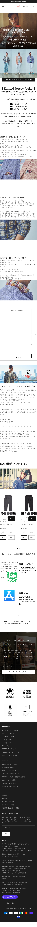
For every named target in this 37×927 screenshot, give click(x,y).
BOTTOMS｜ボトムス (9, 749)
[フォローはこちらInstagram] (8, 903)
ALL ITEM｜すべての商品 (10, 730)
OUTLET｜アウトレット (9, 755)
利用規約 (4, 795)
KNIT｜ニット (6, 746)
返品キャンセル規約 (8, 801)
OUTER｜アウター (8, 736)
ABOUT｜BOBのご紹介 (9, 764)
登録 (6, 833)
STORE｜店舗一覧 (8, 767)
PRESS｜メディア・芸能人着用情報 (13, 777)
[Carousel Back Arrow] (3, 513)
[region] (18, 619)
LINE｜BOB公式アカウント (10, 774)
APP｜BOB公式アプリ (9, 770)
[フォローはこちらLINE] (13, 903)
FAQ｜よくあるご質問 (9, 783)
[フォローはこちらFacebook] (3, 903)
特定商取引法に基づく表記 (10, 808)
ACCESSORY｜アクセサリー (11, 752)
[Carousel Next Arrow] (35, 334)
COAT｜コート (6, 739)
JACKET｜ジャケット (9, 733)
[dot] (16, 357)
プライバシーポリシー (9, 805)
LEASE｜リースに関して (10, 780)
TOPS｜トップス (7, 742)
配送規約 (4, 798)
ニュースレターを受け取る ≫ (18, 671)
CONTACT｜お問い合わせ (10, 786)
